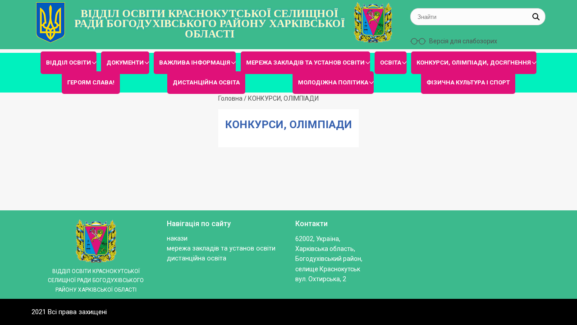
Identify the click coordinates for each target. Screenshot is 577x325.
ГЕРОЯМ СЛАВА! (90, 82)
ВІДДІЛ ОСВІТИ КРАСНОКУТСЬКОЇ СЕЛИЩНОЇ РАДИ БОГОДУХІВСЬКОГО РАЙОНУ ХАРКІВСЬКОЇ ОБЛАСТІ (209, 24)
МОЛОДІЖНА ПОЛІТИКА (333, 82)
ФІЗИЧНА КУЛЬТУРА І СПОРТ (468, 82)
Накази (177, 238)
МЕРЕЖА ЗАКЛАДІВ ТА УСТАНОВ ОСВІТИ (305, 62)
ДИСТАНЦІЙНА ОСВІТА (206, 82)
